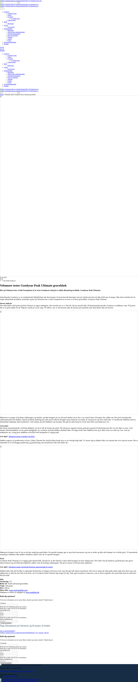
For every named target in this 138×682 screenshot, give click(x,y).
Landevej (6, 12)
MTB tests (11, 23)
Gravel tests (11, 27)
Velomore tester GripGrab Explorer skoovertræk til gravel (30, 567)
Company (3, 603)
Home (2, 94)
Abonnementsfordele (10, 42)
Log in (2, 47)
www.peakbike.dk (32, 592)
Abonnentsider (8, 29)
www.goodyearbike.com (18, 590)
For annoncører (4, 671)
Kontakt (6, 44)
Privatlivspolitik (28, 671)
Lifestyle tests (12, 20)
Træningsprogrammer (14, 34)
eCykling (10, 17)
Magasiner (11, 30)
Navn (5, 610)
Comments (3, 643)
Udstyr (10, 15)
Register (2, 50)
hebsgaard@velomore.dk (10, 676)
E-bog (9, 40)
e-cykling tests (15, 18)
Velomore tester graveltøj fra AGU (21, 436)
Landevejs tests (12, 13)
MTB (5, 22)
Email (1, 614)
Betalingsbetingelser (16, 671)
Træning (10, 37)
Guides (10, 39)
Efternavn (6, 619)
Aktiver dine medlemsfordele (16, 32)
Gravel (6, 25)
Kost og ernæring (13, 35)
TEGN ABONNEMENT (7, 631)
